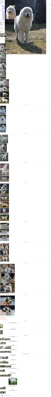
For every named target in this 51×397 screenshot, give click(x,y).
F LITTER (3, 13)
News (1, 9)
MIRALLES (3, 5)
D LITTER (3, 12)
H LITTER (3, 14)
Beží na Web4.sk (2, 395)
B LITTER (3, 11)
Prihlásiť (2, 394)
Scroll (0, 396)
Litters (1, 10)
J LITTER (3, 15)
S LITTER (3, 19)
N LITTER (3, 17)
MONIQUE (3, 6)
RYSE (2, 7)
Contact (2, 20)
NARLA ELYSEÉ (3, 8)
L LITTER (3, 16)
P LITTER (3, 18)
